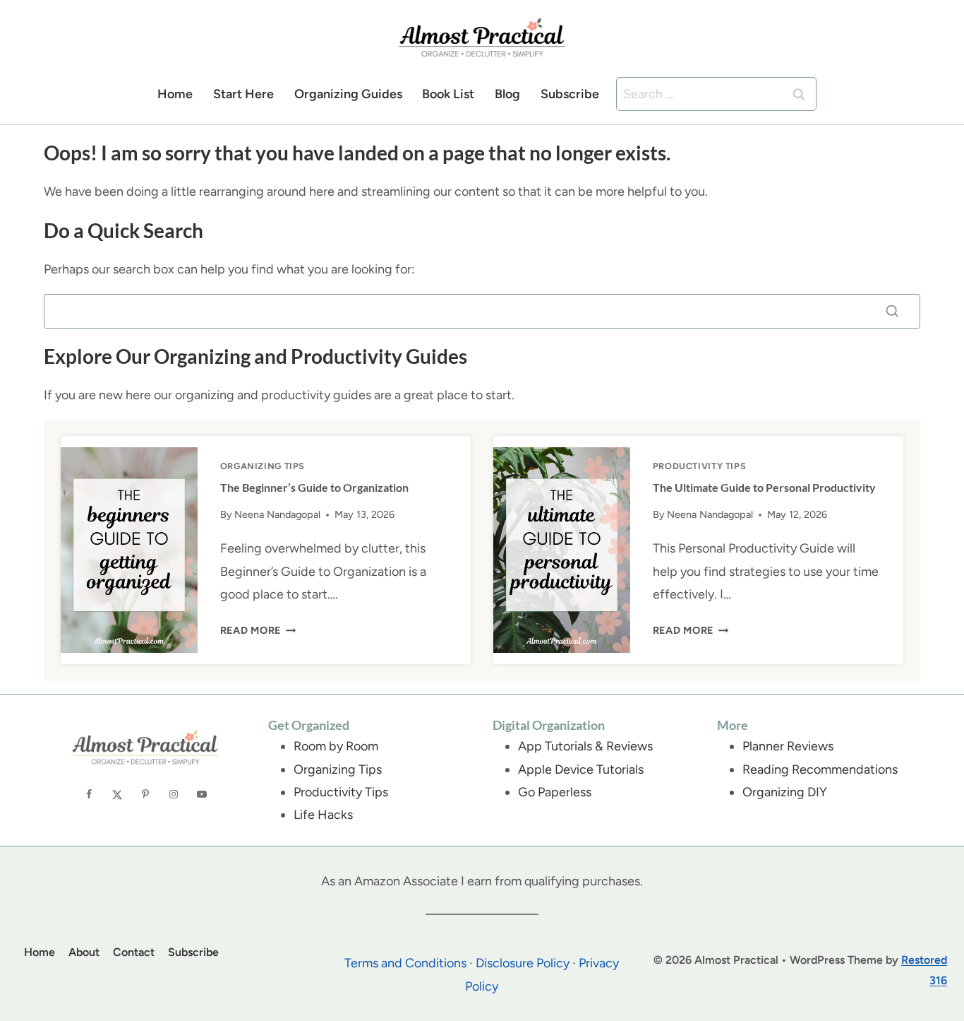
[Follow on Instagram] (173, 793)
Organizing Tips (262, 466)
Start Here (243, 94)
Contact (134, 952)
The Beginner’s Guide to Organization (314, 487)
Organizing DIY (784, 792)
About (84, 952)
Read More (258, 630)
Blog (507, 94)
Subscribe (570, 94)
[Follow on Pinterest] (145, 793)
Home (175, 94)
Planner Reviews (787, 746)
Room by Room (336, 746)
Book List (448, 94)
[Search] (892, 311)
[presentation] (129, 549)
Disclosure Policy (523, 963)
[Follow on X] (117, 793)
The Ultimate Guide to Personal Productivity (764, 487)
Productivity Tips (700, 466)
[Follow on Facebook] (89, 793)
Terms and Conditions (405, 963)
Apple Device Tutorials (581, 769)
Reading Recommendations (820, 769)
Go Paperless (554, 792)
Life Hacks (323, 814)
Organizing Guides (348, 94)
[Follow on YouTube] (202, 793)
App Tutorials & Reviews (585, 746)
